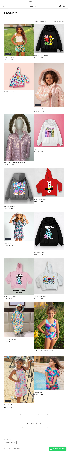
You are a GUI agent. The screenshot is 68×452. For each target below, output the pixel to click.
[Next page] (47, 414)
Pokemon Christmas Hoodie (41, 55)
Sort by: (36, 21)
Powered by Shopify (16, 448)
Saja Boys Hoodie (38, 149)
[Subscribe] (47, 428)
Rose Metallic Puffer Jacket (40, 109)
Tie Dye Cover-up (38, 392)
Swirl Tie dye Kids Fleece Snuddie (12, 339)
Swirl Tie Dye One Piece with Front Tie (43, 350)
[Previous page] (20, 414)
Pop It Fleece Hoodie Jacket (11, 91)
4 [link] (38, 414)
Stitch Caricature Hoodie (40, 252)
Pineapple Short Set (9, 57)
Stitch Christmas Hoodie (40, 296)
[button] (3, 6)
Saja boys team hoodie (9, 206)
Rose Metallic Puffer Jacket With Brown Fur (14, 162)
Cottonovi (10, 448)
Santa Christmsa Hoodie (40, 199)
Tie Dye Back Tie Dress (9, 405)
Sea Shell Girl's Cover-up (10, 243)
